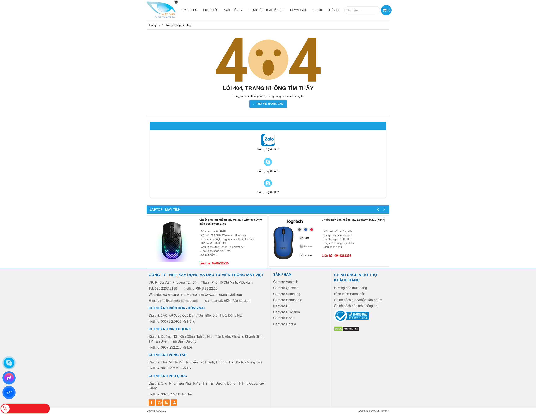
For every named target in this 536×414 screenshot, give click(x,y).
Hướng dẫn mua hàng (350, 288)
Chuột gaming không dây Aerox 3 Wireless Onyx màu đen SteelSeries (230, 221)
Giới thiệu (210, 10)
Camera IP (281, 306)
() (388, 9)
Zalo (9, 392)
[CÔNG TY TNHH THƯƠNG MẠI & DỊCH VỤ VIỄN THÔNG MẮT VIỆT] (161, 9)
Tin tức (317, 10)
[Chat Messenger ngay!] (9, 378)
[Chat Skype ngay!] (9, 363)
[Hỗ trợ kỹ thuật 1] (268, 145)
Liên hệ (334, 10)
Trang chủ (189, 10)
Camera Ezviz (284, 318)
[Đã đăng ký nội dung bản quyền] (346, 330)
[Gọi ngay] (25, 408)
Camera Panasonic (287, 300)
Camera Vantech (285, 282)
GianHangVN (381, 410)
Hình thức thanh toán (349, 294)
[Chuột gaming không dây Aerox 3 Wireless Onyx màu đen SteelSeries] (172, 241)
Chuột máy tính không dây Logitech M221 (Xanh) (353, 219)
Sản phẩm (232, 10)
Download (298, 10)
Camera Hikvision (286, 312)
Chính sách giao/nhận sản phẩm (358, 300)
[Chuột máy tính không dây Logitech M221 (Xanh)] (294, 241)
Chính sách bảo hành (265, 10)
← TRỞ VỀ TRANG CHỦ (268, 103)
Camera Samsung (286, 294)
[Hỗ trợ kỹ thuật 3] (268, 188)
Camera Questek (285, 288)
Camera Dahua (284, 324)
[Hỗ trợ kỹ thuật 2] (268, 167)
